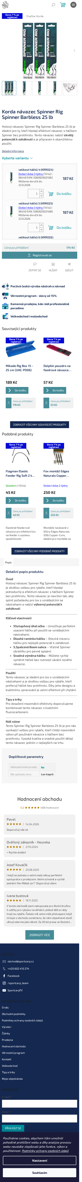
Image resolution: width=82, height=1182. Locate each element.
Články (6, 1033)
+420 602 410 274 (18, 968)
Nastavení (39, 1160)
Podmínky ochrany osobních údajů (45, 1150)
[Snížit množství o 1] (41, 196)
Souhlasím (39, 1172)
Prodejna (7, 1039)
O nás (5, 1007)
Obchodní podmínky (13, 1013)
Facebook (13, 975)
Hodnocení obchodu (39, 799)
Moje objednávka (12, 1078)
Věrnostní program (13, 1052)
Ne (42, 767)
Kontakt (6, 1059)
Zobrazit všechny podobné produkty (39, 551)
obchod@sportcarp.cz (21, 961)
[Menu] (73, 5)
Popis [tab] (8, 562)
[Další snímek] (74, 51)
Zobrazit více (39, 935)
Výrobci (6, 1026)
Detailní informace (13, 151)
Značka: (34, 16)
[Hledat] (53, 5)
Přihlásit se (13, 1128)
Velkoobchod (10, 1065)
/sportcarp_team (18, 983)
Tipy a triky (8, 1072)
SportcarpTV (15, 990)
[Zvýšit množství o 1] (41, 191)
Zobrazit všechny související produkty (39, 424)
